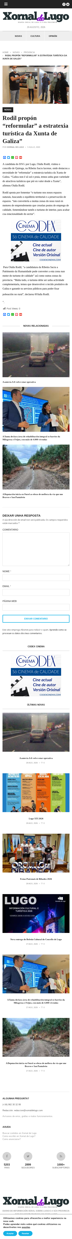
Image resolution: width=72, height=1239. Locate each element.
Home (6, 52)
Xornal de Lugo (15, 147)
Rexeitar (25, 1233)
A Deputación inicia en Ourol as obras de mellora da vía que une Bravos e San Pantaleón (33, 496)
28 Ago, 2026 (32, 763)
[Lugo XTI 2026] (36, 811)
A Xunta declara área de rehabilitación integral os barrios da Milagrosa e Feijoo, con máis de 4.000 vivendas (31, 438)
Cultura (35, 36)
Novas (18, 36)
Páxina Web (10, 601)
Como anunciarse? (12, 1139)
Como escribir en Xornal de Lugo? (19, 1136)
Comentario (10, 529)
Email (7, 586)
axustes (26, 1227)
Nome (7, 571)
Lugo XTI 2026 (36, 818)
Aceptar (10, 1233)
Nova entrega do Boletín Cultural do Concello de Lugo (36, 939)
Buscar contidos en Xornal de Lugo (20, 1133)
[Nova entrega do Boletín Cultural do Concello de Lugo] (36, 932)
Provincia (29, 52)
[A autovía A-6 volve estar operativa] (36, 751)
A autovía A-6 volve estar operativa (19, 382)
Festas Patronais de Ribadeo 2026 (36, 879)
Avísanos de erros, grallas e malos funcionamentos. (28, 1116)
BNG (22, 164)
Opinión (53, 36)
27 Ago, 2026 (32, 944)
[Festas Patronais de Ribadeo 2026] (36, 872)
